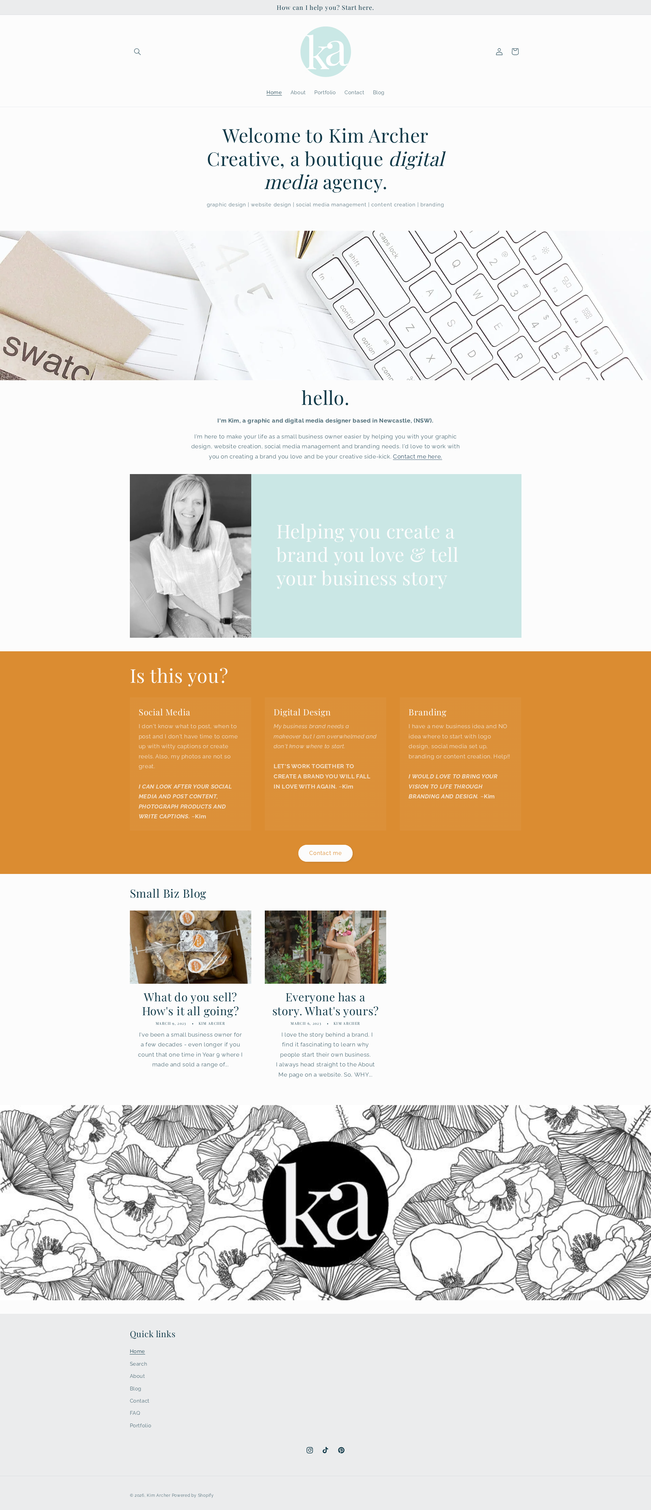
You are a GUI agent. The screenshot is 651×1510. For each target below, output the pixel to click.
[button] (137, 51)
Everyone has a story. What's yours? (325, 1004)
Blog (136, 1388)
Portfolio (141, 1425)
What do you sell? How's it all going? (190, 1004)
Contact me (325, 853)
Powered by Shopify (193, 1495)
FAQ (135, 1413)
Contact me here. (417, 456)
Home (137, 1351)
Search (138, 1364)
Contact (140, 1401)
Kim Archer (158, 1495)
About (137, 1376)
